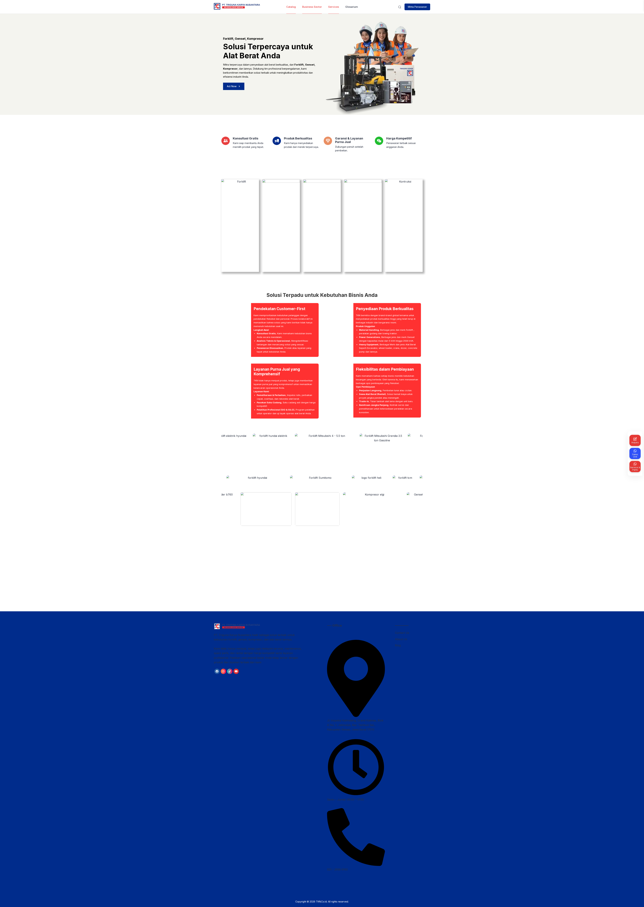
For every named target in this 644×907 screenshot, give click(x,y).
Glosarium (351, 6)
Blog (398, 645)
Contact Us (402, 632)
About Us (401, 639)
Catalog (291, 6)
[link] (217, 671)
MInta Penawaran (417, 6)
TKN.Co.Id (321, 901)
